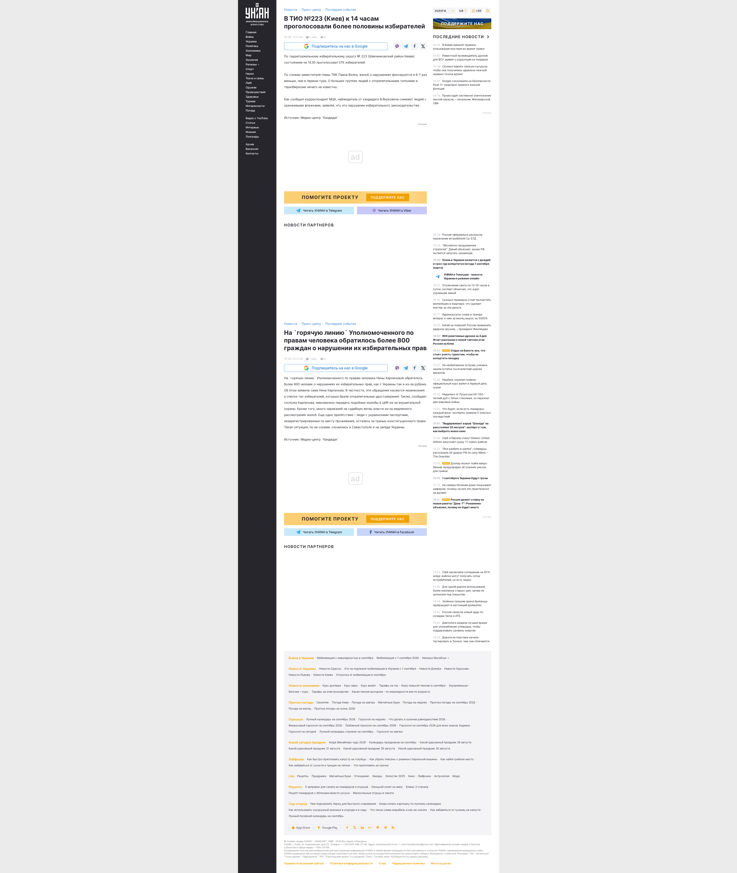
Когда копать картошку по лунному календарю (410, 803)
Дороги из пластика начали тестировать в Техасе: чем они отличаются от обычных (461, 641)
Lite (291, 776)
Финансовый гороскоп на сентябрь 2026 (315, 725)
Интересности (255, 105)
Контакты (252, 153)
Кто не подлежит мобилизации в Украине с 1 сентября (380, 668)
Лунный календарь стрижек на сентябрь (346, 731)
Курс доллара (332, 685)
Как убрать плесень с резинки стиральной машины (403, 759)
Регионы (252, 64)
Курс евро (351, 685)
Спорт (250, 69)
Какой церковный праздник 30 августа (424, 748)
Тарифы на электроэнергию (330, 691)
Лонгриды (252, 136)
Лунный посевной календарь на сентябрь (316, 816)
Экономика (253, 50)
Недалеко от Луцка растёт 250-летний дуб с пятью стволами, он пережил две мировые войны (461, 398)
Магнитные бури (389, 702)
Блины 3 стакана (417, 786)
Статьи (250, 122)
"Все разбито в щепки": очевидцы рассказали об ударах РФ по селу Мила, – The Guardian (460, 452)
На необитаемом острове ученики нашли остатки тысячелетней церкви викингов (460, 368)
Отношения (361, 776)
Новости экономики (304, 685)
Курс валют (368, 685)
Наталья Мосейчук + (435, 657)
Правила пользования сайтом (304, 863)
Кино (411, 776)
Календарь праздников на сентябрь (392, 742)
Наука (250, 73)
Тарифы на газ (388, 685)
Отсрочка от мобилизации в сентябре (361, 674)
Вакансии (252, 148)
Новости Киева (323, 674)
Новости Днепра (430, 668)
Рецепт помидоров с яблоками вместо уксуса (319, 793)
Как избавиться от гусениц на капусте (455, 809)
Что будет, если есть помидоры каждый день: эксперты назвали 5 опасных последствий (462, 412)
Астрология (441, 776)
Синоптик (322, 702)
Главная (251, 32)
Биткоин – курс (298, 691)
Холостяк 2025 (395, 776)
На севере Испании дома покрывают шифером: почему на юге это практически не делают (462, 488)
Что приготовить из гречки (371, 765)
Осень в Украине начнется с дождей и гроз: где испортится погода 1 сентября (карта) (462, 263)
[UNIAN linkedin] (362, 827)
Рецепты (302, 776)
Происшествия (255, 92)
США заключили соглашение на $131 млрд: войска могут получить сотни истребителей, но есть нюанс (461, 575)
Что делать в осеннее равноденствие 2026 (417, 719)
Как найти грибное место (456, 759)
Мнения (251, 132)
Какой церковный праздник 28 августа (445, 742)
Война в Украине (301, 658)
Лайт (249, 82)
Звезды (377, 776)
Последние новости (458, 37)
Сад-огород (298, 804)
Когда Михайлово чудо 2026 (347, 742)
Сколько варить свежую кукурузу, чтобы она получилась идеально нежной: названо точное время (460, 70)
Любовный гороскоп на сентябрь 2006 (370, 725)
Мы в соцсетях (441, 863)
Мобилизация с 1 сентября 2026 (398, 657)
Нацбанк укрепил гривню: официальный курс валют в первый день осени (460, 383)
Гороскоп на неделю (372, 719)
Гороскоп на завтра (390, 731)
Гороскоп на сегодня (302, 731)
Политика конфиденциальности (351, 863)
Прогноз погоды (301, 702)
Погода (250, 110)
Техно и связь (255, 78)
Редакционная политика (408, 863)
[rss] (393, 827)
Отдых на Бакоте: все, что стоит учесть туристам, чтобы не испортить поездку (459, 354)
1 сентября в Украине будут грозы (465, 478)
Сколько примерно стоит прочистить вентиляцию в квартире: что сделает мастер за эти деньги (462, 303)
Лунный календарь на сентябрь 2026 (330, 719)
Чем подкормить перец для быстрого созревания (343, 803)
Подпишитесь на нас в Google (340, 46)
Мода (456, 776)
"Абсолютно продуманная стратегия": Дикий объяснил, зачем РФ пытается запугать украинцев (458, 249)
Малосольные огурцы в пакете (373, 793)
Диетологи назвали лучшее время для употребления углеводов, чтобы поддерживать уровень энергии (460, 626)
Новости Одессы (330, 668)
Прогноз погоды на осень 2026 (334, 708)
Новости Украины (302, 669)
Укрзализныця (458, 685)
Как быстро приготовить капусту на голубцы (336, 759)
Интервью (252, 127)
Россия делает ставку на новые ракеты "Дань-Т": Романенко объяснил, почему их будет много (458, 503)
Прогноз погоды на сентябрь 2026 (452, 702)
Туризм (250, 101)
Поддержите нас (462, 23)
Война (250, 36)
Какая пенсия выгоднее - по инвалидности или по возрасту (391, 691)
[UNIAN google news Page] (370, 827)
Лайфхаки (296, 759)
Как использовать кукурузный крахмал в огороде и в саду (328, 809)
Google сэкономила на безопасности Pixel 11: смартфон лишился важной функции (461, 84)
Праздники (319, 776)
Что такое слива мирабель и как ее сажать (398, 809)
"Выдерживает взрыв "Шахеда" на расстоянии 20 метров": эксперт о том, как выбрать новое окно (460, 427)
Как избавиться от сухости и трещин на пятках (319, 765)
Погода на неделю (415, 702)
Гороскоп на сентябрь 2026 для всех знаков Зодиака (434, 725)
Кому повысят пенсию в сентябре (423, 685)
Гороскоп (296, 719)
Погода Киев (340, 702)
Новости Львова (299, 674)
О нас (382, 863)
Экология (252, 59)
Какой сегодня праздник (307, 742)
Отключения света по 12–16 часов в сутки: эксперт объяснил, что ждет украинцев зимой (461, 289)
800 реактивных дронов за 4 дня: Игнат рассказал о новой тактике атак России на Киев (460, 339)
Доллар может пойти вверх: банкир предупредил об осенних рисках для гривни (460, 467)
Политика (252, 46)
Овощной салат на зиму (387, 786)
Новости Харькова (456, 668)
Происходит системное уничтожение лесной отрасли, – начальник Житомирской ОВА (462, 99)
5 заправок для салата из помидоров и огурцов (336, 786)
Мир (248, 55)
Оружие (251, 87)
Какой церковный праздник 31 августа (314, 748)
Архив (250, 144)
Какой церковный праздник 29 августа (369, 748)
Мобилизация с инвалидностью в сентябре (345, 657)
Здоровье (252, 96)
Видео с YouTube (257, 118)
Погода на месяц (300, 708)
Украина (251, 41)
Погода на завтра (363, 702)
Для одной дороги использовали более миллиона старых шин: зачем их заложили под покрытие (459, 590)
